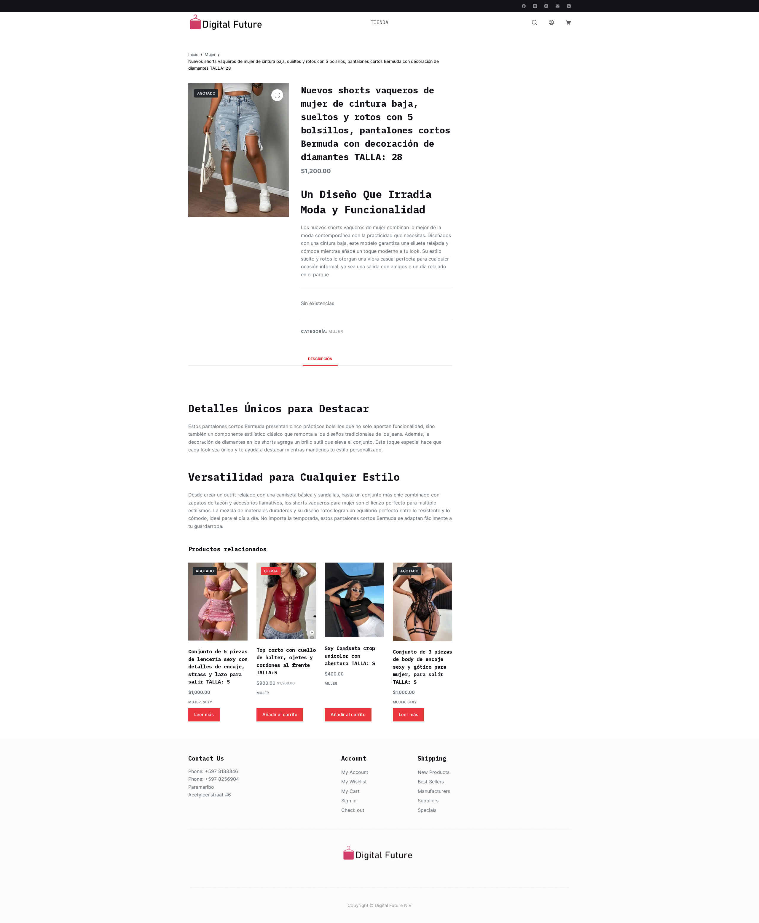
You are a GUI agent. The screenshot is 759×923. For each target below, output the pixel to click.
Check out (352, 810)
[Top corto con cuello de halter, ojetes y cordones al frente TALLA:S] (286, 601)
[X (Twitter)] (535, 6)
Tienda (379, 22)
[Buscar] (534, 22)
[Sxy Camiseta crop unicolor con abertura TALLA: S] (354, 600)
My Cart (350, 791)
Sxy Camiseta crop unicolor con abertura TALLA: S (350, 656)
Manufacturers (434, 791)
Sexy (207, 702)
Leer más (204, 714)
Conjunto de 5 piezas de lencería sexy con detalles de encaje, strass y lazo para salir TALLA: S (218, 666)
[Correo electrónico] (557, 6)
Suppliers (428, 801)
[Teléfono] (569, 6)
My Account (354, 772)
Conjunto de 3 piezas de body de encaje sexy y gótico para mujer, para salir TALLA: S (422, 667)
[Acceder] (551, 22)
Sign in (348, 801)
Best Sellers (431, 782)
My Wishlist (354, 782)
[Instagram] (546, 6)
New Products (433, 772)
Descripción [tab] (320, 359)
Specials (427, 810)
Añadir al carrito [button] (279, 714)
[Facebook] (524, 6)
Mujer (336, 331)
